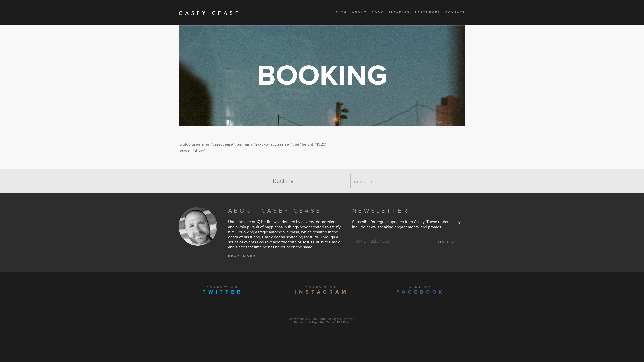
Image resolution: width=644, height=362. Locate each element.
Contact (455, 12)
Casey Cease (210, 13)
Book (377, 12)
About (359, 12)
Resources (427, 12)
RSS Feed (343, 322)
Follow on (223, 290)
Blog (341, 12)
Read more (242, 256)
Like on (420, 290)
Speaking (399, 12)
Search (363, 182)
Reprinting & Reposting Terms (314, 322)
